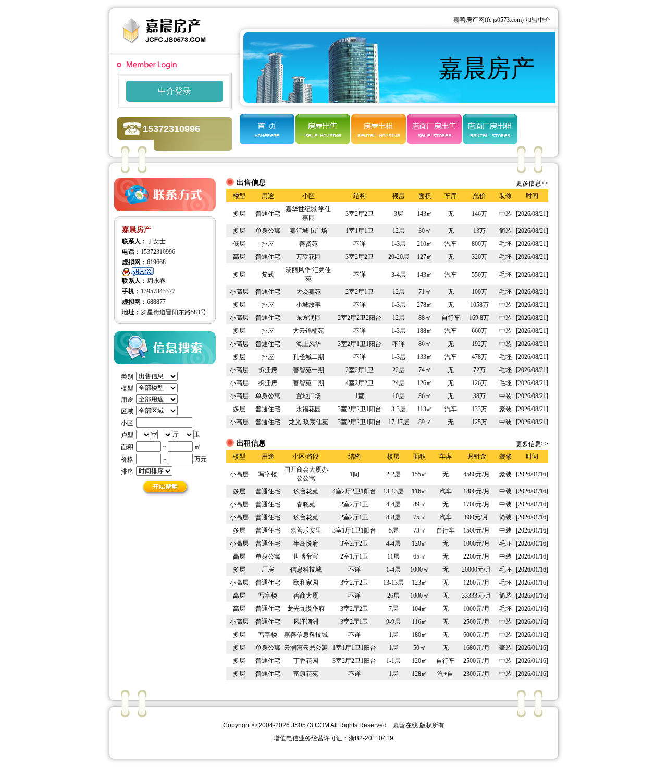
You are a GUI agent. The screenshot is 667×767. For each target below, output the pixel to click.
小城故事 (308, 304)
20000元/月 (476, 569)
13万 (479, 230)
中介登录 (174, 90)
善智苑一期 (308, 370)
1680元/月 (476, 647)
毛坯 (505, 244)
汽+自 (445, 673)
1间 (354, 474)
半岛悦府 (305, 543)
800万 (479, 244)
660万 (479, 331)
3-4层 (398, 274)
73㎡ (419, 530)
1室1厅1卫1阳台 (354, 647)
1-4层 (393, 569)
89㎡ (424, 422)
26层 (393, 595)
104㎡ (419, 608)
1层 (393, 634)
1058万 (479, 304)
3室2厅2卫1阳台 (359, 409)
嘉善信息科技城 (306, 634)
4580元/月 (476, 474)
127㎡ (425, 257)
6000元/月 (476, 634)
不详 (359, 244)
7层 (393, 608)
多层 (239, 213)
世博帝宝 (305, 556)
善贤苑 (308, 244)
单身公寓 (267, 230)
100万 (479, 291)
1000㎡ (419, 569)
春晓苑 (306, 504)
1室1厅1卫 (359, 230)
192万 (479, 344)
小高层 (239, 291)
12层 (398, 230)
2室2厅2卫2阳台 (359, 317)
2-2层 (393, 474)
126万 (479, 383)
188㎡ (425, 331)
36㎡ (424, 396)
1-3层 (398, 244)
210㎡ (425, 244)
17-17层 (398, 422)
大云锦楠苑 (308, 331)
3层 (398, 213)
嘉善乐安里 (306, 530)
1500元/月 (476, 530)
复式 (268, 274)
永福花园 (308, 409)
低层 (239, 244)
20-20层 (398, 257)
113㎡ (425, 409)
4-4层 (393, 504)
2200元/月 (476, 556)
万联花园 (308, 257)
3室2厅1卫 (354, 621)
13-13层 (393, 491)
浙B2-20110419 (371, 738)
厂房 (268, 569)
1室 (359, 396)
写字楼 (267, 474)
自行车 (450, 317)
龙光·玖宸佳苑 (308, 422)
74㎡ (424, 370)
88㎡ (424, 317)
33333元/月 (476, 595)
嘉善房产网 (469, 19)
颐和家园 (305, 582)
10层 (398, 396)
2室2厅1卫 (359, 291)
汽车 (450, 244)
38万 (479, 396)
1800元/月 (476, 491)
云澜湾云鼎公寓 (306, 647)
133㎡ (425, 357)
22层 (398, 370)
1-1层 (393, 660)
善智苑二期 (308, 383)
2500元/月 (476, 621)
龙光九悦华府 (306, 608)
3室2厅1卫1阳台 (359, 344)
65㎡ (419, 556)
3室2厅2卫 (359, 213)
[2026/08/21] (532, 213)
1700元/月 (476, 504)
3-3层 (398, 409)
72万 (479, 370)
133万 (479, 409)
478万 (479, 357)
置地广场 (308, 396)
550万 (479, 274)
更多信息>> (532, 183)
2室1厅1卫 (354, 556)
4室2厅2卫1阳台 (354, 491)
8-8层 (393, 517)
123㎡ (419, 582)
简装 (505, 230)
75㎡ (419, 517)
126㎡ (425, 383)
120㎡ (419, 543)
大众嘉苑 (308, 291)
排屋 (268, 244)
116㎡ (419, 491)
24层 (398, 383)
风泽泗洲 (305, 621)
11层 (393, 556)
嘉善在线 (405, 725)
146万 (479, 213)
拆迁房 (267, 370)
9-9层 (393, 621)
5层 (393, 530)
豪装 (505, 409)
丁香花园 (305, 660)
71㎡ (424, 291)
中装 (505, 213)
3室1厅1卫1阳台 (354, 530)
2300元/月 (476, 673)
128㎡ (419, 673)
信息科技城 (306, 569)
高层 (239, 257)
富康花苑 (305, 673)
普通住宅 (267, 213)
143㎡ (425, 213)
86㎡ (424, 344)
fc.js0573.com (504, 19)
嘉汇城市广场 (308, 230)
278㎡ (425, 304)
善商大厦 (305, 595)
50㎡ (419, 647)
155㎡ (419, 474)
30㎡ (424, 230)
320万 (479, 257)
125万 (479, 422)
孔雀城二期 (308, 357)
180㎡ (419, 634)
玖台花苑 (305, 491)
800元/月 (476, 517)
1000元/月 (476, 543)
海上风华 (308, 344)
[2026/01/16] (532, 474)
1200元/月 (476, 582)
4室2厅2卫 (359, 383)
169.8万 (479, 317)
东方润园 (308, 317)
